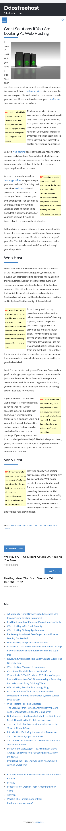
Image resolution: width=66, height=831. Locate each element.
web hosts (20, 188)
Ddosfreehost (21, 8)
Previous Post (16, 548)
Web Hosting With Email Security (24, 626)
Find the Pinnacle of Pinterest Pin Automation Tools (34, 622)
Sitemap (11, 794)
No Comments (11, 565)
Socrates (39, 822)
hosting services (18, 525)
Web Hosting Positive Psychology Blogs (28, 687)
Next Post (52, 571)
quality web (55, 99)
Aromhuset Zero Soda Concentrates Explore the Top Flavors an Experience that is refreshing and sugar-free (34, 650)
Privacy (11, 782)
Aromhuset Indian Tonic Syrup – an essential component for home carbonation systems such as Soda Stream (33, 695)
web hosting (19, 151)
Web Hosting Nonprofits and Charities (27, 642)
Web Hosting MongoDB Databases (26, 666)
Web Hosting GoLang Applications (25, 630)
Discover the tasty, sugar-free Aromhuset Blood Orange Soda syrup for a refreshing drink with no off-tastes (32, 752)
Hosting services (33, 90)
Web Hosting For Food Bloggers (24, 703)
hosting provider (12, 180)
